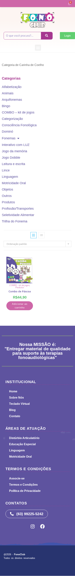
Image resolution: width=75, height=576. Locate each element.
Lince (6, 170)
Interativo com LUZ (15, 145)
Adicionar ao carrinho (19, 306)
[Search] (46, 35)
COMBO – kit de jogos (18, 112)
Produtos (8, 202)
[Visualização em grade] (33, 235)
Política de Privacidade (25, 490)
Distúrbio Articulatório (24, 438)
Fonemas (8, 138)
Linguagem (10, 177)
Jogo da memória (14, 151)
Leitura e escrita (13, 164)
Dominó (7, 131)
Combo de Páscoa (20, 291)
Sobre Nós (16, 397)
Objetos (7, 189)
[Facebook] (42, 526)
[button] (38, 48)
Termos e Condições (23, 484)
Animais (7, 93)
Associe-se (17, 478)
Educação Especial (22, 444)
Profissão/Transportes (18, 208)
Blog (12, 410)
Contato (14, 416)
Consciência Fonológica (19, 125)
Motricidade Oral (14, 183)
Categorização (12, 119)
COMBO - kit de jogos (19, 285)
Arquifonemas (12, 99)
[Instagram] (32, 526)
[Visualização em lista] (41, 235)
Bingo (6, 106)
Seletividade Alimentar (18, 215)
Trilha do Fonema (14, 221)
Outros (7, 196)
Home (13, 391)
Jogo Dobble (11, 157)
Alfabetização (11, 87)
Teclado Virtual (19, 403)
